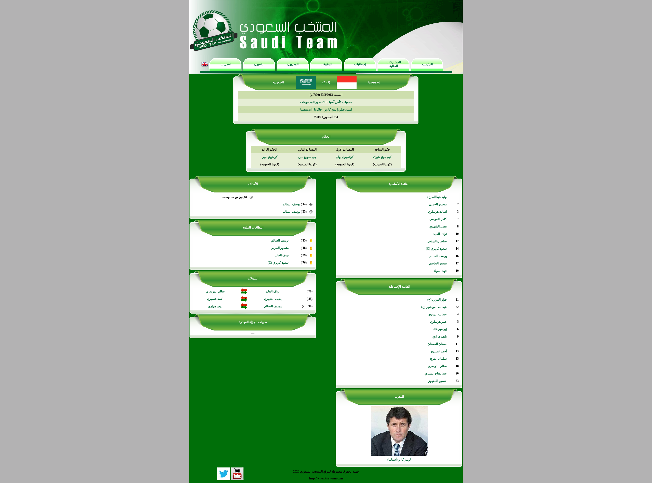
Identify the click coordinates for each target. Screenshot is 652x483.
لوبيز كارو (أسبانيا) (399, 459)
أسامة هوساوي (437, 211)
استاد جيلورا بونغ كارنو (338, 109)
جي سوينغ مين (307, 157)
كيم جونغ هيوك (382, 157)
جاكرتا (318, 109)
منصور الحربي (438, 204)
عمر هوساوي (438, 322)
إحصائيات (360, 64)
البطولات (326, 64)
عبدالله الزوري (437, 314)
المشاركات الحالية (394, 64)
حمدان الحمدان (437, 344)
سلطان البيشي (437, 241)
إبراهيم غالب (439, 329)
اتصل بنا (225, 64)
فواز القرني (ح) (437, 299)
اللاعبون (259, 64)
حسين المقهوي (437, 381)
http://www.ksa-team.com (326, 478)
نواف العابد (440, 234)
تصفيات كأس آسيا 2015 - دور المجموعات (326, 102)
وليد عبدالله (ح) (437, 197)
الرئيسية (427, 64)
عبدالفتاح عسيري (436, 373)
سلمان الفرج (438, 358)
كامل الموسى (438, 219)
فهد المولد (440, 271)
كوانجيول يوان (345, 157)
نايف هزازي (439, 336)
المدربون (292, 64)
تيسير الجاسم (438, 263)
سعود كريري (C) (436, 248)
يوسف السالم (438, 256)
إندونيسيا (305, 109)
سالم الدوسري (437, 366)
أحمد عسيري (438, 351)
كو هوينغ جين (270, 157)
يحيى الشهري (438, 226)
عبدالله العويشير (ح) (434, 307)
